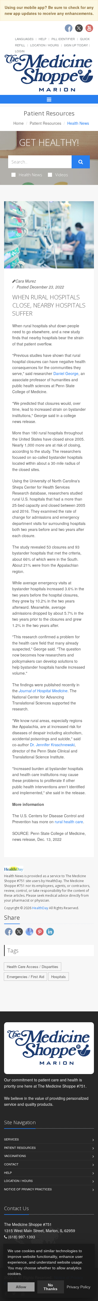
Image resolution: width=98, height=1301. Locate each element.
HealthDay (40, 908)
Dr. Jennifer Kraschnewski (52, 744)
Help (42, 39)
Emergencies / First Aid (25, 976)
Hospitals (58, 976)
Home (18, 123)
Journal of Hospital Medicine (43, 690)
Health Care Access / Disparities (32, 966)
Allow (21, 1287)
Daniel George (65, 373)
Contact (11, 1164)
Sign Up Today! (76, 45)
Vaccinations (15, 1155)
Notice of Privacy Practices (28, 1189)
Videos (61, 174)
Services (11, 1139)
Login (19, 51)
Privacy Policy (78, 1287)
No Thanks (50, 1287)
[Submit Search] (81, 161)
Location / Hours (44, 45)
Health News (30, 174)
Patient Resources (45, 123)
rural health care (69, 821)
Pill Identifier (63, 39)
